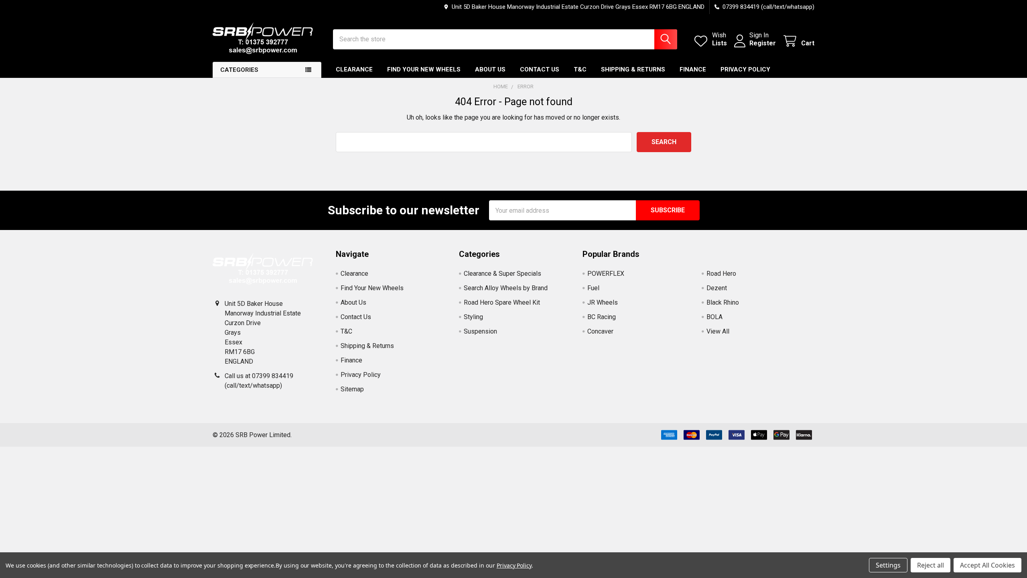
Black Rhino (722, 302)
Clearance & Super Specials (502, 273)
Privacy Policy (745, 69)
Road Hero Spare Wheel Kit (502, 302)
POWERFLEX (605, 273)
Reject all (930, 565)
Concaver (600, 331)
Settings (888, 565)
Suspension (480, 331)
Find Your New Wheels (424, 69)
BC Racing (601, 317)
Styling (473, 317)
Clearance (354, 69)
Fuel (593, 288)
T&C (580, 69)
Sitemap (352, 389)
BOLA (714, 317)
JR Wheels (602, 302)
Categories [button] (239, 69)
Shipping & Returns (633, 69)
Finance (693, 69)
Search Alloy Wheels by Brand (506, 288)
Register (762, 43)
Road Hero (721, 273)
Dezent (716, 288)
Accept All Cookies (987, 565)
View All (717, 331)
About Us (490, 69)
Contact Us (539, 69)
